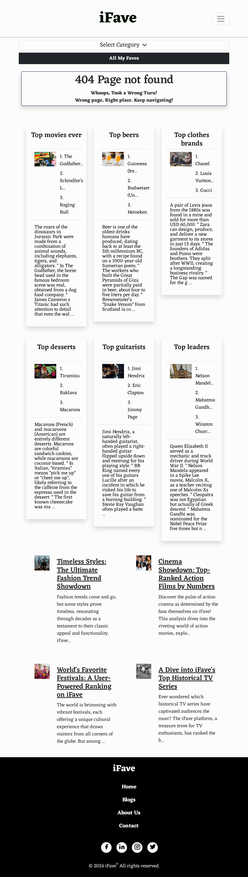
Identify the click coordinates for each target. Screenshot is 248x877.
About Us (128, 813)
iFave (118, 18)
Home (129, 787)
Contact (129, 826)
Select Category (120, 45)
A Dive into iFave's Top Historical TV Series (186, 678)
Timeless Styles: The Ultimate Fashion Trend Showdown (81, 574)
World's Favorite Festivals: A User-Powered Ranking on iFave (84, 682)
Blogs (128, 800)
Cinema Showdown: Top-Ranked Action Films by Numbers (186, 574)
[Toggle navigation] (220, 19)
